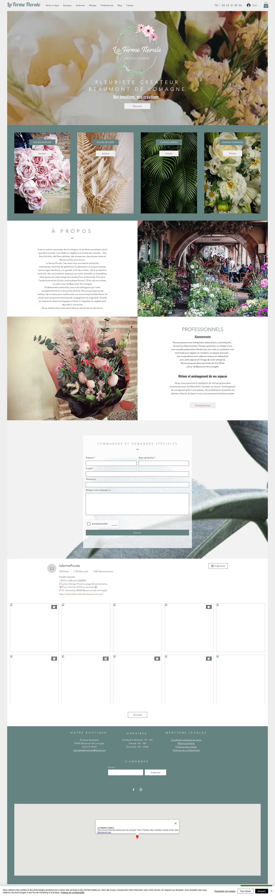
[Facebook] (133, 789)
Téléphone (91, 479)
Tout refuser (245, 891)
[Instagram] (141, 789)
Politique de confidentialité (72, 892)
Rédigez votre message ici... (99, 490)
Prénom (89, 458)
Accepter (262, 891)
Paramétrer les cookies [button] (224, 891)
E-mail (89, 468)
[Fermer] (271, 891)
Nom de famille (146, 458)
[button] (266, 5)
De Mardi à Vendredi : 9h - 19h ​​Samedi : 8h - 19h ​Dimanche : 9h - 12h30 (137, 743)
